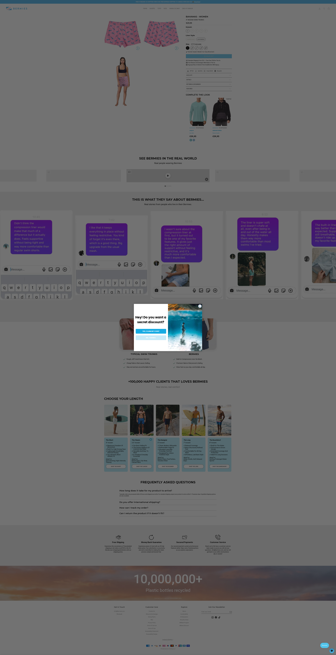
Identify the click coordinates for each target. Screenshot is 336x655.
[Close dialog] (199, 306)
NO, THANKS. (151, 338)
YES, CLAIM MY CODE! (150, 331)
